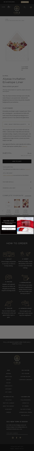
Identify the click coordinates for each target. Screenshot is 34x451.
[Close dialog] (32, 218)
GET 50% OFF (8, 228)
